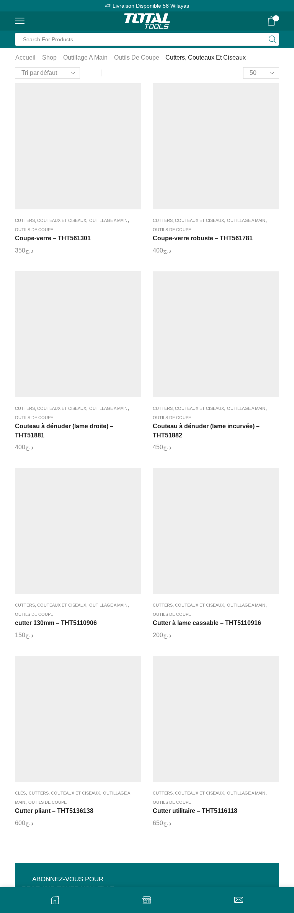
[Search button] (272, 39)
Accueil (25, 57)
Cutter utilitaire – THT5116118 (195, 811)
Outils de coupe (136, 57)
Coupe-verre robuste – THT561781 (203, 238)
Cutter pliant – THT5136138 (54, 811)
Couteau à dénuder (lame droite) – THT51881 (64, 431)
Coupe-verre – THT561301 (53, 238)
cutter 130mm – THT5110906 (56, 623)
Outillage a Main (85, 57)
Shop (49, 57)
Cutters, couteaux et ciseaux (50, 220)
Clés (20, 793)
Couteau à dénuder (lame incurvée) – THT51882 (206, 431)
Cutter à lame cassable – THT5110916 (207, 623)
